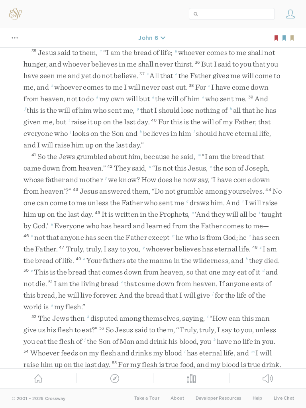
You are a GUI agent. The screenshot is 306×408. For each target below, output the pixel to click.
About (177, 398)
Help (258, 398)
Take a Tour (146, 398)
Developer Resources (218, 398)
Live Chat (284, 398)
